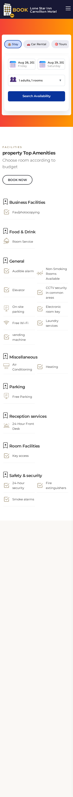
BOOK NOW (17, 180)
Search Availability (37, 96)
